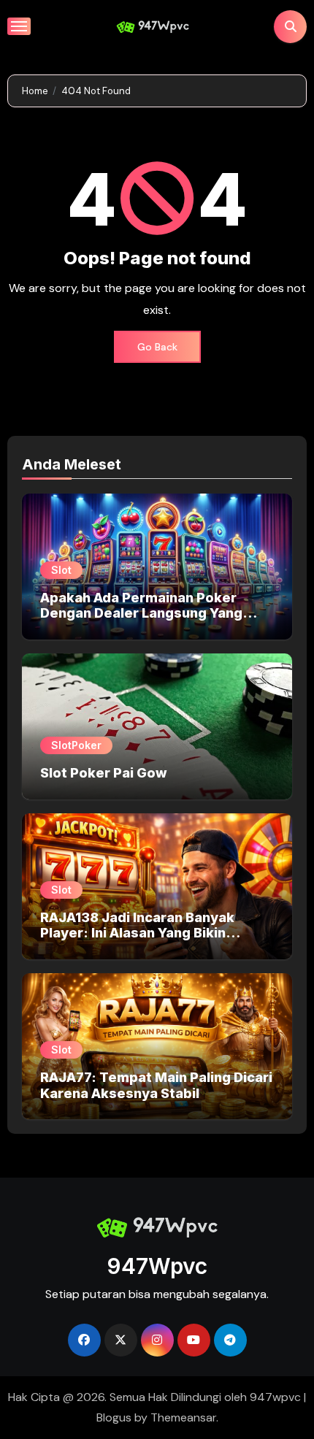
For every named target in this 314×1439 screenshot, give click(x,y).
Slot (61, 570)
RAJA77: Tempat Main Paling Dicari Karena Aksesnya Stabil (156, 1085)
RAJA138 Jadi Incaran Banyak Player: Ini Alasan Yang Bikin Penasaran (137, 933)
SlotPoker (76, 745)
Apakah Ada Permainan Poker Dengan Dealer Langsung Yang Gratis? (141, 613)
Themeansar (183, 1417)
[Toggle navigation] (19, 26)
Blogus (113, 1417)
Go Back (157, 346)
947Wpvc (157, 1266)
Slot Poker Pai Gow (103, 772)
